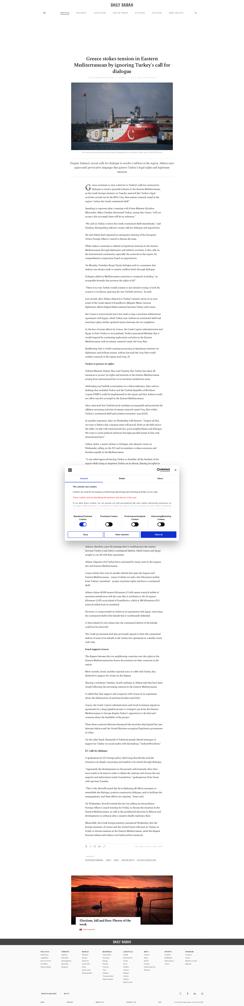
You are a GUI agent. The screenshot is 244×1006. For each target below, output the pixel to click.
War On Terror (120, 13)
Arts (146, 952)
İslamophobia (87, 973)
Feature (126, 979)
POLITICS (45, 952)
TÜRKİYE (65, 952)
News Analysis (176, 13)
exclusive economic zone (146, 860)
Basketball (168, 958)
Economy (106, 958)
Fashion (126, 967)
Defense (106, 973)
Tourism (106, 967)
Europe (84, 958)
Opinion (189, 952)
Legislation (100, 13)
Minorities (64, 964)
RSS (160, 1002)
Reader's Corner (191, 961)
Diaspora (64, 967)
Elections (157, 13)
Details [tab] (122, 478)
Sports (168, 952)
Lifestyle (128, 952)
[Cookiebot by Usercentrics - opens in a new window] (159, 470)
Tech (104, 970)
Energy (105, 961)
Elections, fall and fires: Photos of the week (105, 922)
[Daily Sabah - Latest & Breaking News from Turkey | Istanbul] (122, 4)
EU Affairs (140, 13)
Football (168, 955)
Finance (105, 964)
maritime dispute (127, 860)
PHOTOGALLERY (89, 929)
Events (146, 961)
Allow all (158, 534)
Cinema (146, 955)
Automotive (107, 955)
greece (116, 860)
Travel (125, 961)
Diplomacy (81, 13)
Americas (85, 961)
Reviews (147, 970)
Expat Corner (128, 982)
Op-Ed (187, 958)
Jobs (42, 1002)
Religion (126, 973)
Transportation (108, 976)
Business (107, 952)
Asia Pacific (86, 964)
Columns (188, 955)
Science (126, 970)
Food (125, 964)
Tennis (167, 964)
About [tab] (160, 478)
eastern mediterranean (94, 860)
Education (64, 958)
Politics (64, 13)
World (85, 952)
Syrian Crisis (86, 970)
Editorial (188, 964)
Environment (127, 958)
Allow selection (122, 534)
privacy (70, 1002)
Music (146, 958)
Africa (84, 967)
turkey (108, 860)
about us (100, 1002)
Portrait (146, 964)
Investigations (66, 961)
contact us (131, 1002)
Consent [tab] (84, 478)
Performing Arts (149, 967)
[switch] (109, 524)
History (125, 976)
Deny (85, 534)
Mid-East (85, 955)
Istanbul (64, 955)
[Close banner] (175, 470)
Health (125, 955)
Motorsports (169, 961)
